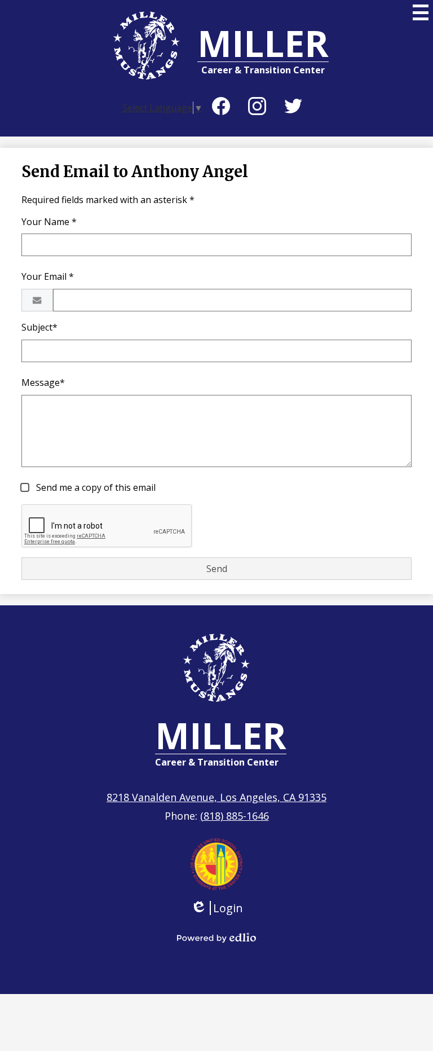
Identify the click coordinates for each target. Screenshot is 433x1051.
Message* (43, 382)
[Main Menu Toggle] (420, 12)
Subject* (39, 327)
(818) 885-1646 (234, 816)
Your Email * (47, 276)
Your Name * (49, 222)
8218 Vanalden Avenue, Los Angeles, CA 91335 (216, 797)
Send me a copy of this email (95, 487)
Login (217, 908)
